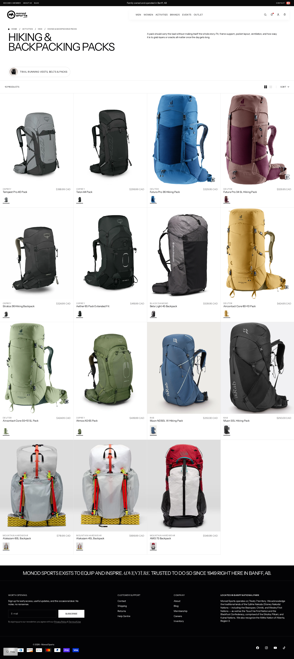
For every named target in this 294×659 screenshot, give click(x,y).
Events (186, 14)
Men (138, 14)
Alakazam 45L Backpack (90, 538)
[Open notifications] (271, 14)
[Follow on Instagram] (266, 647)
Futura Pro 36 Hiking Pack (165, 192)
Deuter (154, 189)
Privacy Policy (60, 621)
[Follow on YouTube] (275, 647)
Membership (180, 611)
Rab (152, 417)
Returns (122, 611)
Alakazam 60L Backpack (17, 538)
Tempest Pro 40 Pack (15, 192)
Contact (122, 601)
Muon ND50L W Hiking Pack (166, 420)
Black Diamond (159, 303)
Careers (178, 616)
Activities (162, 14)
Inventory (179, 621)
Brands (175, 14)
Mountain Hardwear (15, 535)
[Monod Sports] (17, 15)
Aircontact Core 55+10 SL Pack (20, 420)
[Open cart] (284, 14)
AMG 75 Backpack (160, 538)
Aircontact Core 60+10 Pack (239, 306)
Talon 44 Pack (84, 192)
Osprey (7, 189)
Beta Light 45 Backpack (163, 306)
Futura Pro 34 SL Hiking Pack (240, 192)
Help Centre (124, 616)
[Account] (278, 14)
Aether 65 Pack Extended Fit (92, 306)
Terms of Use (75, 621)
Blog (176, 605)
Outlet (198, 14)
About (177, 601)
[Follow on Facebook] (257, 647)
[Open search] (265, 14)
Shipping (122, 605)
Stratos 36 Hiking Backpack (18, 306)
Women (148, 14)
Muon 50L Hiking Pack (236, 420)
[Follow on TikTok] (284, 647)
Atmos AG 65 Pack (87, 420)
